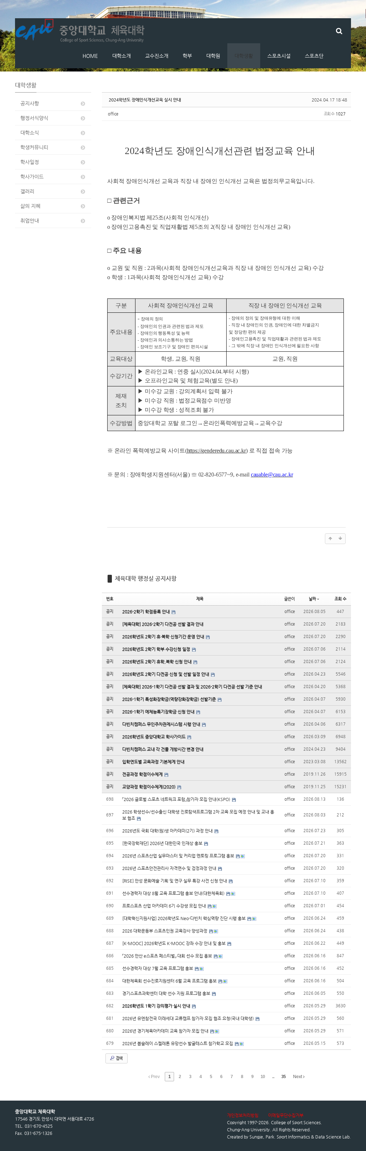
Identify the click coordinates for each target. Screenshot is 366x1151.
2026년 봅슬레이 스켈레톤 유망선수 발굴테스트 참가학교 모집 (178, 1043)
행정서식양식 (34, 118)
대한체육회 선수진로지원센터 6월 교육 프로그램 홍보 (170, 980)
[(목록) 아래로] (340, 539)
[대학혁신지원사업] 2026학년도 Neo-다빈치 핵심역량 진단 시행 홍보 (184, 918)
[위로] (330, 539)
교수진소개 (156, 56)
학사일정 (29, 162)
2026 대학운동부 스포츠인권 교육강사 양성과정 (165, 930)
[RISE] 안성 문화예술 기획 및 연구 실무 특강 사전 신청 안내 (175, 880)
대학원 (213, 56)
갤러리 (27, 191)
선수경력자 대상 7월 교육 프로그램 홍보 (158, 968)
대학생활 (243, 56)
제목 (199, 599)
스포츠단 (314, 56)
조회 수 (340, 599)
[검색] (339, 31)
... (273, 1076)
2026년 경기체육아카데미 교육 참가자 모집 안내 (165, 1030)
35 (283, 1076)
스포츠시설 (279, 56)
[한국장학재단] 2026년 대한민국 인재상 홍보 (162, 843)
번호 (109, 599)
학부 (187, 56)
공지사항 (29, 103)
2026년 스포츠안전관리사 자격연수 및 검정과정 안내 (169, 868)
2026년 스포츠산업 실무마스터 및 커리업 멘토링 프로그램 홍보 (178, 855)
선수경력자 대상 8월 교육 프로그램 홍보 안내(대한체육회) (174, 893)
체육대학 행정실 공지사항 (146, 578)
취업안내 (29, 220)
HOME (90, 56)
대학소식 (29, 132)
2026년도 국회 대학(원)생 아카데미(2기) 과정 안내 (168, 830)
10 (263, 1076)
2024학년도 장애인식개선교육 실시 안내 (145, 99)
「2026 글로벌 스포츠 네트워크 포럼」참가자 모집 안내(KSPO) (176, 799)
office (113, 114)
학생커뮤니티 (34, 147)
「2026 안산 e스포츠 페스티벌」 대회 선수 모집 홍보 (167, 955)
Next (298, 1076)
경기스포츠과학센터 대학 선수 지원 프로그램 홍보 (166, 993)
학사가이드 (32, 176)
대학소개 (121, 56)
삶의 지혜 (30, 206)
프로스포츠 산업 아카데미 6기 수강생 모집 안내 (164, 905)
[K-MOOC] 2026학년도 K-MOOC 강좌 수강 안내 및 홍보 (174, 943)
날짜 (312, 599)
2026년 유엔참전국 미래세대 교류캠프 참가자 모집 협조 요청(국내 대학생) (188, 1018)
